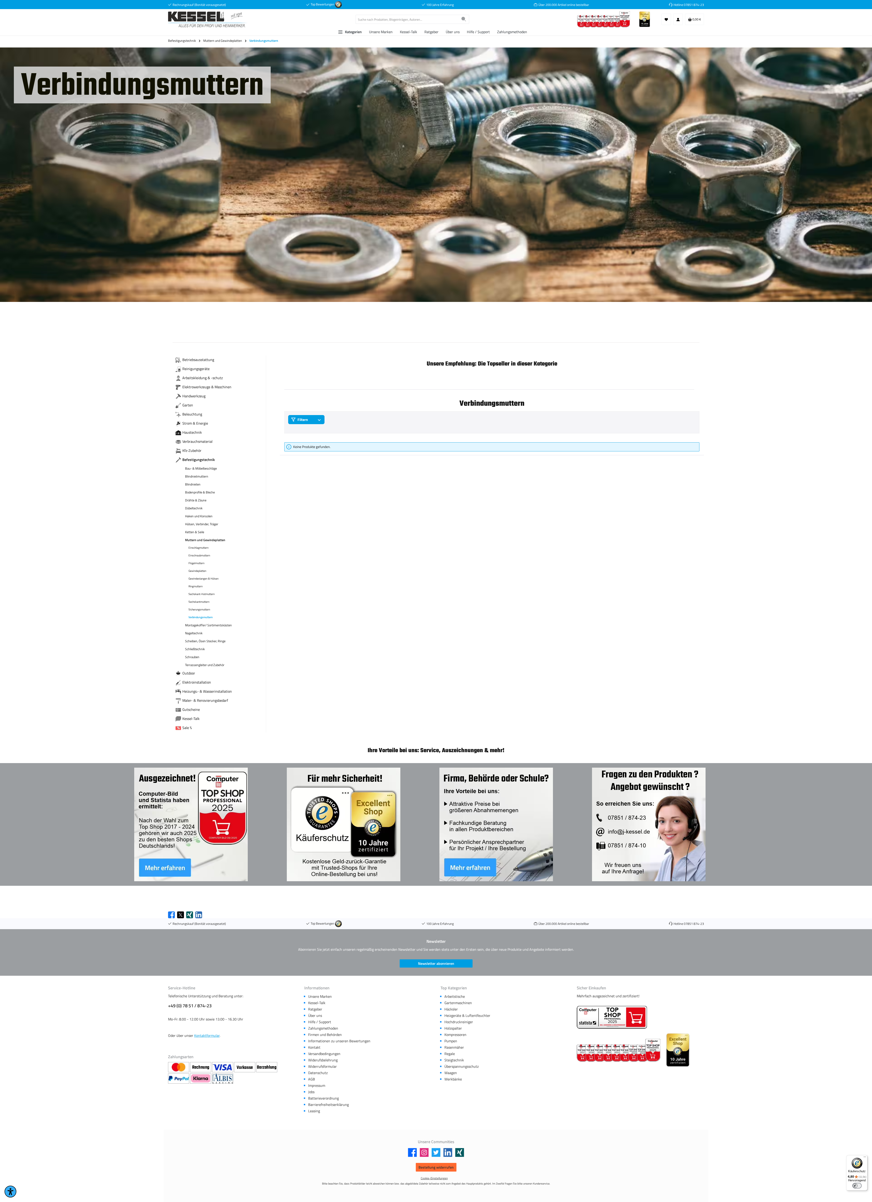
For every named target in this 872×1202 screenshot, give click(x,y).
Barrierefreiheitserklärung (328, 1104)
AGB (311, 1079)
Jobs (311, 1092)
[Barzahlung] (266, 1067)
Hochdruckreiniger (458, 1022)
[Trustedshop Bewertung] (338, 4)
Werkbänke (453, 1079)
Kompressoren (455, 1034)
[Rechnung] (201, 1067)
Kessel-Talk (316, 1002)
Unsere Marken (320, 996)
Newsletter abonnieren (436, 963)
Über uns (315, 1015)
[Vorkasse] (245, 1067)
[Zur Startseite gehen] (208, 19)
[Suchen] (463, 19)
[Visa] (223, 1067)
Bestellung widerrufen (436, 1167)
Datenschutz (318, 1072)
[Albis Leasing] (222, 1078)
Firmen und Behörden (325, 1034)
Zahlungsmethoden (323, 1028)
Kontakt (314, 1047)
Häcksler (451, 1009)
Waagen (450, 1072)
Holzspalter (453, 1028)
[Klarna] (201, 1078)
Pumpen (450, 1041)
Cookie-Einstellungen (434, 1178)
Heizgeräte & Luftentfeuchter (467, 1015)
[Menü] (864, 1158)
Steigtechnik (454, 1060)
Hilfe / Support (319, 1022)
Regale (449, 1053)
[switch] (857, 1185)
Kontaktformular (207, 1035)
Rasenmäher (454, 1047)
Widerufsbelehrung (323, 1060)
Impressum (316, 1085)
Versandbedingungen (324, 1053)
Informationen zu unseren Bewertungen (339, 1041)
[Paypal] (179, 1078)
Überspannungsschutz (461, 1066)
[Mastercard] (179, 1067)
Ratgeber (315, 1009)
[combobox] (407, 19)
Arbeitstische (454, 996)
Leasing (314, 1111)
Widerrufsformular (322, 1066)
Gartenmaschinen (458, 1002)
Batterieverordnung (323, 1098)
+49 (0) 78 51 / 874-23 (190, 1005)
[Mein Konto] (678, 19)
